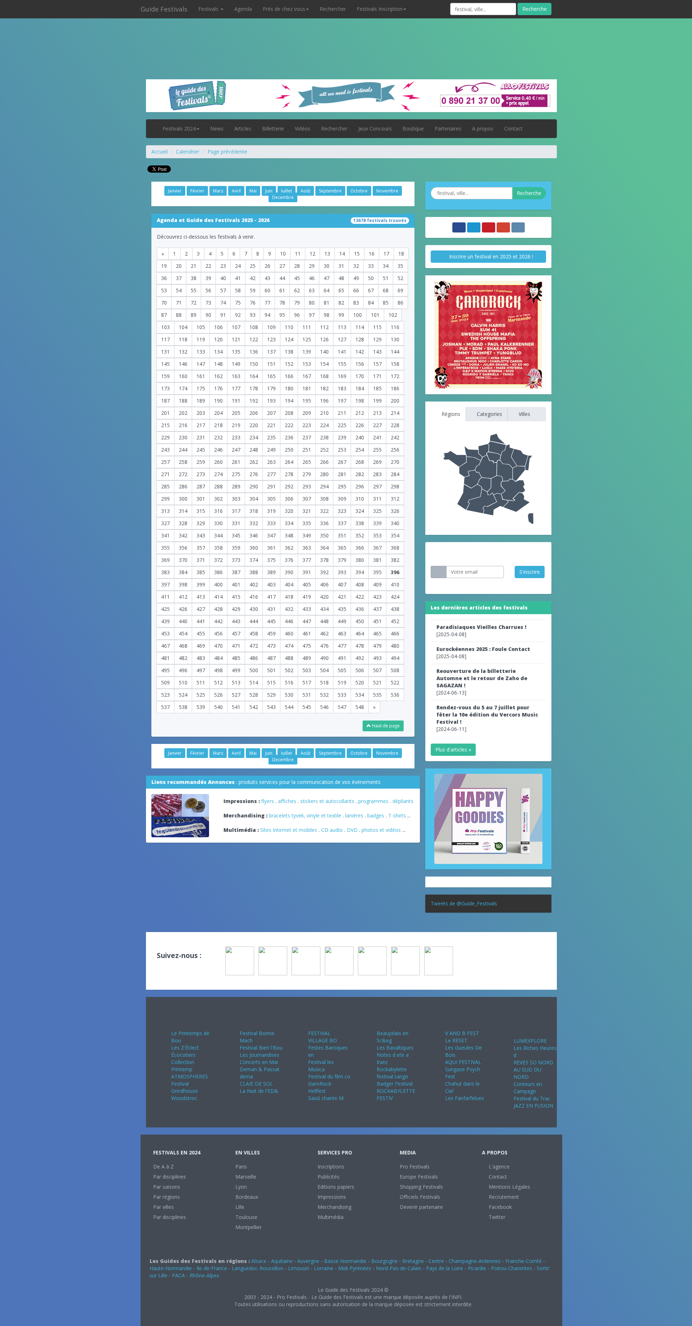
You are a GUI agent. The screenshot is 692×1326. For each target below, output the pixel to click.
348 (289, 535)
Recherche (534, 8)
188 (183, 400)
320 (289, 510)
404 (289, 584)
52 (400, 278)
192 (253, 400)
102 (393, 314)
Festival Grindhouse (184, 1087)
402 (253, 584)
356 (183, 547)
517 (306, 682)
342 (183, 535)
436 (359, 609)
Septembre (330, 191)
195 (306, 400)
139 (306, 351)
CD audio (332, 829)
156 (359, 363)
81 (326, 302)
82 (341, 302)
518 (324, 682)
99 (341, 314)
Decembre (283, 197)
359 (236, 547)
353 (377, 535)
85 (386, 302)
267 (342, 461)
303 (236, 498)
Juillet (286, 191)
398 (183, 584)
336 (324, 523)
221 (271, 425)
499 (236, 670)
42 (253, 278)
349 (306, 535)
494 (395, 658)
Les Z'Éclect (185, 1047)
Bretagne (413, 1261)
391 (306, 572)
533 (342, 694)
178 (253, 388)
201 (165, 412)
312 (395, 498)
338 (359, 523)
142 (359, 351)
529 (271, 694)
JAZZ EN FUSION (533, 1105)
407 (342, 584)
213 (377, 412)
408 (359, 584)
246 (218, 449)
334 (289, 523)
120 (218, 339)
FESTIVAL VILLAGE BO (322, 1037)
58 (238, 290)
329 (200, 523)
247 (236, 449)
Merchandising (334, 1206)
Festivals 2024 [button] (179, 128)
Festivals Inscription (380, 8)
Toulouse (246, 1217)
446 (289, 621)
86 (400, 302)
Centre (436, 1261)
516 (289, 682)
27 (282, 265)
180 (289, 388)
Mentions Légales (508, 1186)
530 (289, 694)
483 (200, 658)
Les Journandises (259, 1054)
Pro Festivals (415, 1166)
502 (289, 670)
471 (236, 645)
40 (223, 278)
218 (218, 425)
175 (200, 388)
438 (395, 609)
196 (324, 400)
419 (306, 596)
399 (200, 584)
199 (377, 400)
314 (183, 510)
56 (208, 290)
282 (359, 474)
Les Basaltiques (395, 1047)
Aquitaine (282, 1261)
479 (377, 645)
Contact (513, 128)
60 (267, 290)
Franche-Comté (523, 1261)
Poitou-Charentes (511, 1268)
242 (395, 437)
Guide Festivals (164, 9)
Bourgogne (384, 1261)
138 (289, 351)
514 (253, 682)
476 (324, 645)
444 (253, 621)
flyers (267, 801)
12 (312, 253)
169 (342, 376)
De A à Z (163, 1166)
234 (253, 437)
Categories (488, 414)
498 (218, 670)
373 (236, 559)
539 (200, 707)
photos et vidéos (381, 829)
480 (395, 645)
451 (377, 621)
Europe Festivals (419, 1176)
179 (271, 388)
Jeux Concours (375, 128)
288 (218, 486)
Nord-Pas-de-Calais (398, 1268)
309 (342, 498)
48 (341, 278)
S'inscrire (529, 571)
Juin (268, 191)
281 (342, 474)
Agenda (243, 8)
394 (359, 572)
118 (183, 339)
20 (179, 265)
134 (218, 351)
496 (183, 670)
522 (395, 682)
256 (395, 449)
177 (236, 388)
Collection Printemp (182, 1066)
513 (236, 682)
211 (342, 412)
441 (200, 621)
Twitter (496, 1217)
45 (297, 278)
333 (271, 523)
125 (306, 339)
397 (165, 584)
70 (164, 302)
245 (200, 449)
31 (341, 265)
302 (218, 498)
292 (289, 486)
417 (271, 596)
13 (327, 253)
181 (306, 388)
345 (236, 535)
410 (395, 584)
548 (359, 707)
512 (218, 682)
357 (200, 547)
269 (377, 461)
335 (306, 523)
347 (271, 535)
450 (359, 621)
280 (324, 474)
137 (271, 351)
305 (271, 498)
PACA (178, 1275)
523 (165, 694)
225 (342, 425)
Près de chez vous (284, 8)
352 (359, 535)
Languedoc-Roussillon (257, 1268)
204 (218, 412)
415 (236, 596)
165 (271, 376)
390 (289, 572)
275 (236, 474)
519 (342, 682)
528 (253, 694)
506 (359, 670)
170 (359, 376)
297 (377, 486)
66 (356, 290)
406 (324, 584)
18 (401, 253)
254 (359, 449)
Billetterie (273, 128)
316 (218, 510)
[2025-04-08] (481, 631)
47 (326, 278)
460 (289, 633)
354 (395, 535)
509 (165, 682)
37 (179, 278)
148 (218, 363)
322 (324, 510)
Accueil (159, 151)
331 (236, 523)
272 (183, 474)
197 (342, 400)
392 (324, 572)
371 (200, 559)
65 (341, 290)
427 (200, 609)
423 (377, 596)
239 (342, 437)
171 (377, 376)
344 (218, 535)
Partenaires (448, 128)
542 (253, 707)
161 (200, 376)
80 (312, 302)
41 (238, 278)
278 (289, 474)
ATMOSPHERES (189, 1076)
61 (282, 290)
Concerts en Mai (259, 1062)
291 (271, 486)
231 (200, 437)
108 (253, 327)
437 (377, 609)
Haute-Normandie (171, 1268)
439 (165, 621)
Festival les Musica (321, 1066)
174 (183, 388)
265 (306, 461)
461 (306, 633)
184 (359, 388)
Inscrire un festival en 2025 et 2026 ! (490, 256)
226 (359, 425)
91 (223, 314)
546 (324, 707)
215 (165, 425)
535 (377, 694)
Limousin (298, 1268)
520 (359, 682)
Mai (253, 191)
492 (359, 658)
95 (282, 314)
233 (236, 437)
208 (289, 412)
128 (359, 339)
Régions (450, 414)
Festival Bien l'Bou (261, 1047)
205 (236, 412)
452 (395, 621)
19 (164, 265)
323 (342, 510)
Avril (236, 191)
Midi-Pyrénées (354, 1268)
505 (342, 670)
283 (377, 474)
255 (377, 449)
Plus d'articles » (453, 749)
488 (289, 658)
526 (218, 694)
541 (236, 707)
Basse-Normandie (345, 1261)
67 (371, 290)
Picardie (477, 1268)
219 (236, 425)
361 (271, 547)
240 (359, 437)
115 (377, 327)
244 (183, 449)
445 (271, 621)
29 (312, 265)
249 (271, 449)
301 (200, 498)
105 (200, 327)
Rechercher (333, 8)
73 (208, 302)
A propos (482, 128)
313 (165, 510)
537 (165, 707)
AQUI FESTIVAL (463, 1062)
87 (164, 314)
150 (253, 363)
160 (183, 376)
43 (267, 278)
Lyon (241, 1186)
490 (324, 658)
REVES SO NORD (533, 1062)
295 (342, 486)
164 (253, 376)
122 (253, 339)
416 (253, 596)
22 (208, 265)
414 (218, 596)
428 (218, 609)
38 (193, 278)
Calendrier (187, 151)
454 (183, 633)
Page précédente (227, 151)
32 (356, 265)
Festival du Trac (532, 1098)
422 (359, 596)
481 (165, 658)
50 (371, 278)
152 (289, 363)
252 (324, 449)
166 (289, 376)
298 (395, 486)
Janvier (175, 191)
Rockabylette (392, 1069)
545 (306, 707)
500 (253, 670)
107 (236, 327)
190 (218, 400)
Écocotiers (183, 1054)
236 (289, 437)
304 (253, 498)
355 (165, 547)
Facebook (499, 1206)
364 (324, 547)
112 (324, 327)
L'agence (498, 1166)
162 (218, 376)
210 (324, 412)
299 (165, 498)
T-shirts (397, 815)
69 (400, 290)
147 (200, 363)
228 (395, 425)
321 (306, 510)
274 (218, 474)
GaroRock (319, 1083)
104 (183, 327)
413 (200, 596)
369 (165, 559)
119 (200, 339)
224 (324, 425)
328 (183, 523)
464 (359, 633)
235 (271, 437)
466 (395, 633)
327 (165, 523)
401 (236, 584)
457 (236, 633)
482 (183, 658)
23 (223, 265)
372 (218, 559)
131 (165, 351)
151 (271, 363)
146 (183, 363)
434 (324, 609)
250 (289, 449)
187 (165, 400)
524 (183, 694)
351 (342, 535)
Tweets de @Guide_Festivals (464, 903)
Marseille (245, 1176)
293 (306, 486)
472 (253, 645)
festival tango (392, 1076)
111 (306, 327)
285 (165, 486)
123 (271, 339)
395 (377, 572)
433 (306, 609)
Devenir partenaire (421, 1206)
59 (253, 290)
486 (253, 658)
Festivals (209, 8)
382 (395, 559)
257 (165, 461)
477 (342, 645)
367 (377, 547)
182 (324, 388)
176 (218, 388)
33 (371, 265)
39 (208, 278)
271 (165, 474)
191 (236, 400)
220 (253, 425)
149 (236, 363)
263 (271, 461)
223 (306, 425)
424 (395, 596)
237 (306, 437)
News (216, 128)
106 (218, 327)
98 (326, 314)
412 (183, 596)
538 (183, 707)
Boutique (413, 128)
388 (253, 572)
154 (324, 363)
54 (179, 290)
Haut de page (385, 726)
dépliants (402, 801)
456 (218, 633)
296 (359, 486)
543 (271, 707)
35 (400, 265)
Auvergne (308, 1261)
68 (386, 290)
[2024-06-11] (487, 718)
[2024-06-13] (481, 682)
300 (183, 498)
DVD (352, 829)
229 (165, 437)
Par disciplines (169, 1176)
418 (289, 596)
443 (236, 621)
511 (200, 682)
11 (298, 253)
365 (342, 547)
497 (200, 670)
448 (324, 621)
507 (377, 670)
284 (395, 474)
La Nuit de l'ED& (259, 1090)
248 (253, 449)
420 (324, 596)
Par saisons (166, 1186)
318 (253, 510)
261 (236, 461)
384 (183, 572)
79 (297, 302)
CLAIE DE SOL (256, 1083)
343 (200, 535)
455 (200, 633)
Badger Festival (395, 1083)
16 (371, 253)
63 (312, 290)
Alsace (258, 1261)
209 (306, 412)
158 (395, 363)
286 (183, 486)
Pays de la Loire (444, 1268)
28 (297, 265)
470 (218, 645)
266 (324, 461)
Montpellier (248, 1227)
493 (377, 658)
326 (395, 510)
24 (238, 265)
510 (183, 682)
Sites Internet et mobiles (288, 829)
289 (236, 486)
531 (306, 694)
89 (193, 314)
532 (324, 694)
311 (377, 498)
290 (253, 486)
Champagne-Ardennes (475, 1261)
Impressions (332, 1196)
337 (342, 523)
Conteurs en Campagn (528, 1088)
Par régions (166, 1196)
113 (342, 327)
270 (395, 461)
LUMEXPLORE (530, 1040)
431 (271, 609)
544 (289, 707)
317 (236, 510)
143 (377, 351)
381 (377, 559)
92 (238, 314)
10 (283, 253)
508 (395, 670)
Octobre (359, 191)
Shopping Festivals (421, 1186)
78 (282, 302)
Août (305, 191)
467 (165, 645)
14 (342, 253)
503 (306, 670)
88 (179, 314)
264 (289, 461)
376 (289, 559)
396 (395, 572)
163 (236, 376)
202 (183, 412)
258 (183, 461)
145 (165, 363)
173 (165, 388)
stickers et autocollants (327, 801)
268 (359, 461)
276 (253, 474)
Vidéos (302, 128)
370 (183, 559)
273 (200, 474)
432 (289, 609)
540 (218, 707)
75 (238, 302)
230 (183, 437)
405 (306, 584)
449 (342, 621)
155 (342, 363)
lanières (354, 815)
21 (193, 265)
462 (324, 633)
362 (289, 547)
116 (395, 327)
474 (289, 645)
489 (306, 658)
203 (200, 412)
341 (165, 535)
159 (165, 376)
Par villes (163, 1206)
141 (342, 351)
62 (297, 290)
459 (271, 633)
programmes (373, 801)
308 (324, 498)
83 (356, 302)
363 (306, 547)
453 (165, 633)
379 (342, 559)
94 (267, 314)
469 (200, 645)
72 (193, 302)
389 (271, 572)
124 (289, 339)
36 (164, 278)
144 (395, 351)
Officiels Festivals (420, 1196)
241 (377, 437)
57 (223, 290)
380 (359, 559)
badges (375, 815)
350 (324, 535)
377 (306, 559)
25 (253, 265)
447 (306, 621)
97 (312, 314)
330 (218, 523)
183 (342, 388)
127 (342, 339)
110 (289, 327)
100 (357, 314)
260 (218, 461)
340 (395, 523)
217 (200, 425)
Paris (241, 1166)
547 (342, 707)
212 (359, 412)
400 (218, 584)
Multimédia (330, 1217)
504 (324, 670)
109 (271, 327)
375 (271, 559)
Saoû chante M (325, 1098)
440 (183, 621)
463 (342, 633)
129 (377, 339)
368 (395, 547)
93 (253, 314)
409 (377, 584)
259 (200, 461)
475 (306, 645)
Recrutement (503, 1196)
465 (377, 633)
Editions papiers (336, 1186)
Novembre (387, 191)
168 (324, 376)
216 (183, 425)
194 (289, 400)
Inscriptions (331, 1166)
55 (193, 290)
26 (267, 265)
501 (271, 670)
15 (357, 253)
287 (200, 486)
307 (306, 498)
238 (324, 437)
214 (395, 412)
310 (359, 498)
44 (282, 278)
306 (289, 498)
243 (165, 449)
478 (359, 645)
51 (386, 278)
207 (271, 412)
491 (342, 658)
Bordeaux (246, 1196)
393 (342, 572)
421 (342, 596)
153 (306, 363)
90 (208, 314)
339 (377, 523)
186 (395, 388)
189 (200, 400)
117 (165, 339)
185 (377, 388)
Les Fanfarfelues (464, 1098)
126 (324, 339)
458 (253, 633)
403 (271, 584)
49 (356, 278)
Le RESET (456, 1040)
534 (359, 694)
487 (271, 658)
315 (200, 510)
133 (200, 351)
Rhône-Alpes (204, 1275)
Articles (242, 128)
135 (236, 351)
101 (375, 314)
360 (253, 547)
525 (200, 694)
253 (342, 449)
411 (165, 596)
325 (377, 510)
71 (179, 302)
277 (271, 474)
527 (236, 694)
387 (236, 572)
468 (183, 645)
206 (253, 412)
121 (236, 339)
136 (253, 351)
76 (253, 302)
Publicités (329, 1176)
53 (164, 290)
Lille (239, 1206)
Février (197, 191)
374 (253, 559)
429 (236, 609)
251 (306, 449)
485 (236, 658)
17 (386, 253)
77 (267, 302)
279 (306, 474)
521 (377, 682)
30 (326, 265)
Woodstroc (184, 1098)
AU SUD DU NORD (527, 1073)
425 (165, 609)
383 (165, 572)
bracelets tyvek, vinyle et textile (305, 815)
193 (271, 400)
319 (271, 510)
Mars (218, 191)
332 (253, 523)
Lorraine (323, 1268)
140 (324, 351)
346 (253, 535)
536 (395, 694)
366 (359, 547)
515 (271, 682)
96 (297, 314)
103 (165, 327)
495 (165, 670)
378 (324, 559)
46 (312, 278)
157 (377, 363)
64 (326, 290)
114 (359, 327)
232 (218, 437)
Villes (523, 414)
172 (395, 376)
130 (395, 339)
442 (218, 621)
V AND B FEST (462, 1033)
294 (324, 486)
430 (253, 609)
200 (395, 400)
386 (218, 572)
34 (386, 265)
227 (377, 425)
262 (253, 461)
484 (218, 658)
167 (306, 376)
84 (371, 302)
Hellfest (317, 1090)
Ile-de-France (211, 1268)
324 (359, 510)
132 (183, 351)
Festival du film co (329, 1076)
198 (359, 400)
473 (271, 645)
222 (289, 425)
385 (200, 572)
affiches (287, 801)
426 (183, 609)
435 (342, 609)
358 (218, 547)
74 (223, 302)
